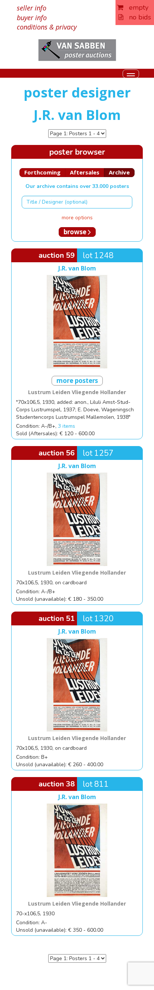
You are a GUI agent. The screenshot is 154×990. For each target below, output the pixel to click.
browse (76, 232)
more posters (77, 380)
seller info (31, 7)
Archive (119, 172)
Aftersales (84, 172)
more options (77, 217)
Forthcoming (42, 172)
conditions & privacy (47, 26)
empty (135, 7)
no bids (137, 17)
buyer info (32, 17)
